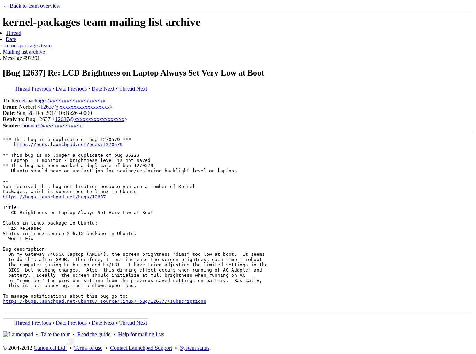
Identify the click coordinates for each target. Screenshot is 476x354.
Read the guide (93, 334)
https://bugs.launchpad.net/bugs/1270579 (68, 144)
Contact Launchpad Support (141, 348)
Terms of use (88, 348)
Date (11, 39)
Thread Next (133, 89)
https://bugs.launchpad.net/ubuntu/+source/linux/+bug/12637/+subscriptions (104, 301)
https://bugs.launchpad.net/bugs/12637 (54, 196)
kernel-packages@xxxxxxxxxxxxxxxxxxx (59, 100)
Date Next (103, 89)
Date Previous (71, 89)
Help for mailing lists (141, 334)
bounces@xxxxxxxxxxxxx (52, 125)
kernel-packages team (28, 45)
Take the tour (55, 334)
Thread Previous (33, 89)
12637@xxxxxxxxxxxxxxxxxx (75, 107)
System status (194, 348)
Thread (13, 33)
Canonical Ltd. (50, 348)
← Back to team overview (32, 6)
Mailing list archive (24, 52)
